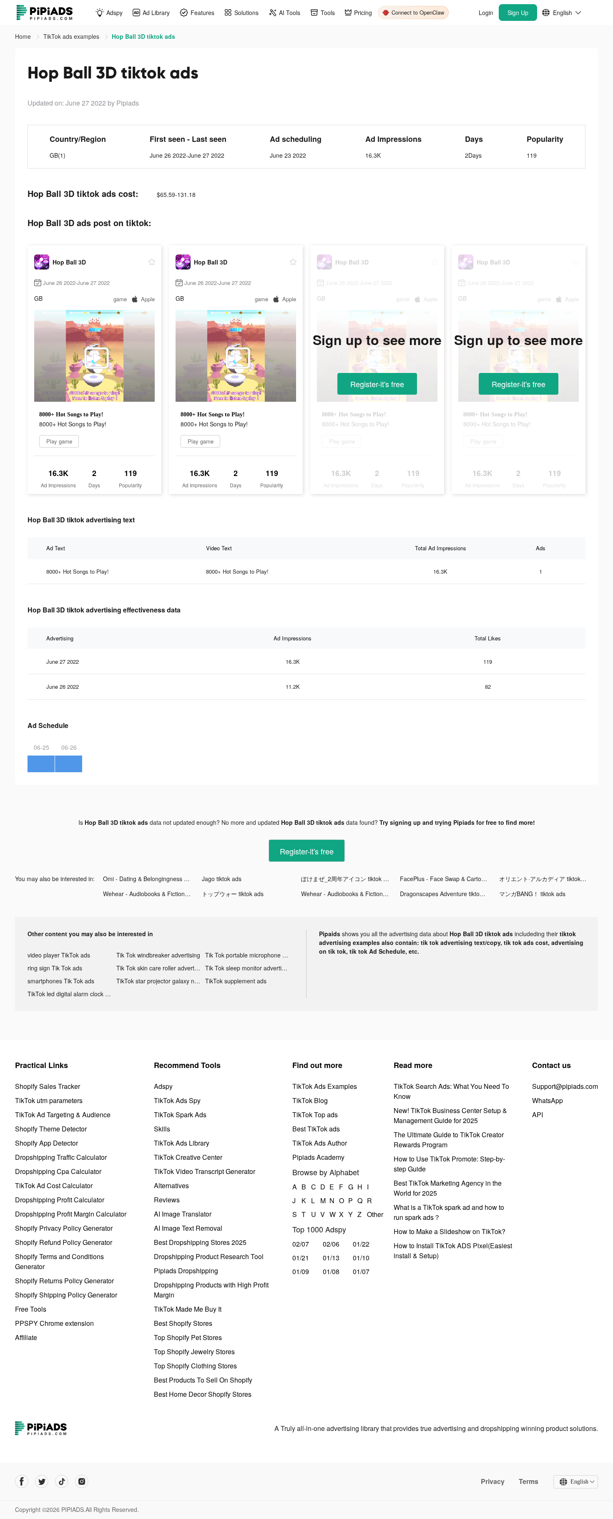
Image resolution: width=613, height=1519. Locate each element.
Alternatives (171, 1185)
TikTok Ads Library (181, 1143)
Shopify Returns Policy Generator (64, 1280)
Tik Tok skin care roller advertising (160, 968)
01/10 (361, 1257)
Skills (162, 1129)
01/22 (361, 1244)
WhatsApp (547, 1100)
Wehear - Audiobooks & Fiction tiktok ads (152, 893)
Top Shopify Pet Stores (188, 1337)
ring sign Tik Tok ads (55, 968)
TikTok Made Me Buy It (187, 1309)
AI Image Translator (182, 1214)
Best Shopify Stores (183, 1323)
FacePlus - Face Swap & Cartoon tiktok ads (449, 878)
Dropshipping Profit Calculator (59, 1199)
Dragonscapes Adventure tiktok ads (447, 893)
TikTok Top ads (315, 1114)
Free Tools (30, 1309)
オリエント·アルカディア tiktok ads (545, 878)
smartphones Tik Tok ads (61, 981)
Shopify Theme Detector (51, 1129)
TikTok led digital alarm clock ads (71, 994)
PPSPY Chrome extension (54, 1323)
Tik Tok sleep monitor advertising (248, 968)
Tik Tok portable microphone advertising (249, 955)
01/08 (331, 1271)
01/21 (300, 1257)
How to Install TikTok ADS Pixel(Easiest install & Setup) (453, 1250)
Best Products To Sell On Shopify (203, 1380)
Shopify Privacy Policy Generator (64, 1228)
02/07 (300, 1244)
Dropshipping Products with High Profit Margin (211, 1290)
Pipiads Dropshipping (186, 1270)
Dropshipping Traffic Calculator (61, 1157)
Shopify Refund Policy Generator (63, 1242)
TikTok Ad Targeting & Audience (63, 1114)
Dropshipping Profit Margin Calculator (70, 1214)
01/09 (300, 1271)
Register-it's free (377, 383)
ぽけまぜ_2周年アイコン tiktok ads (347, 878)
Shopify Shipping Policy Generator (66, 1295)
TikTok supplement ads (235, 981)
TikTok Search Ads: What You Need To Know (451, 1091)
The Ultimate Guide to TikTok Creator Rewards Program (449, 1139)
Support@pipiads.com (565, 1086)
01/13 (331, 1257)
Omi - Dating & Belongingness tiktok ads (152, 878)
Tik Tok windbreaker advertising (158, 955)
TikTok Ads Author (319, 1143)
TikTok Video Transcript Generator (204, 1171)
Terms (528, 1481)
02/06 (331, 1244)
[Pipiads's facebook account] (21, 1481)
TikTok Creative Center (188, 1157)
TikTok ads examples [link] (72, 36)
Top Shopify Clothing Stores (195, 1365)
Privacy (493, 1481)
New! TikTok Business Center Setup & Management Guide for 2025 (450, 1115)
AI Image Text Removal (188, 1228)
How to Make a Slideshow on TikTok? (449, 1231)
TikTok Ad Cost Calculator (54, 1185)
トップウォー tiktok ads (233, 893)
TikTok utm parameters (49, 1100)
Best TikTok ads (316, 1129)
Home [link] (24, 36)
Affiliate (26, 1337)
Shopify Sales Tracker (47, 1086)
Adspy (163, 1086)
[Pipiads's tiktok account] (61, 1481)
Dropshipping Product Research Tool (209, 1256)
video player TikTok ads (59, 955)
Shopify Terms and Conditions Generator (59, 1261)
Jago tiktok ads (221, 878)
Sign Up (517, 12)
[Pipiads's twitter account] (41, 1481)
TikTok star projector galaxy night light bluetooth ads (160, 981)
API (537, 1114)
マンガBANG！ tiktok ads (532, 893)
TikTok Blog (310, 1100)
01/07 (361, 1271)
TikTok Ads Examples (324, 1086)
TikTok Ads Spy (177, 1100)
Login (486, 12)
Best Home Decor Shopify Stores (202, 1394)
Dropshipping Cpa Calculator (58, 1171)
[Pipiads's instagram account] (81, 1481)
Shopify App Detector (46, 1143)
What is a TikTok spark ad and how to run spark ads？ (449, 1212)
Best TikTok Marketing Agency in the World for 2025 (448, 1188)
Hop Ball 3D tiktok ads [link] (143, 36)
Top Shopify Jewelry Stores (194, 1351)
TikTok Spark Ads (180, 1114)
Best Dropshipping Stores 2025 (200, 1242)
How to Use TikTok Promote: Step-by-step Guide (449, 1164)
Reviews (167, 1199)
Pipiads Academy (318, 1157)
